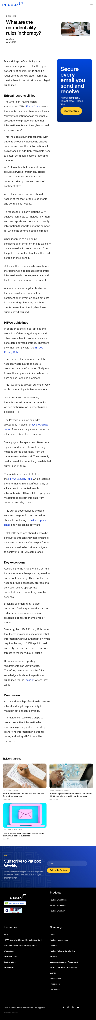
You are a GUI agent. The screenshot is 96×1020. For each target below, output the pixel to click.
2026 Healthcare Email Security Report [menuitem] (21, 945)
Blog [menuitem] (6, 934)
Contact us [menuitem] (55, 989)
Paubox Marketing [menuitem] (58, 905)
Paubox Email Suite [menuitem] (58, 900)
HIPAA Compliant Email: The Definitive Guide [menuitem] (23, 940)
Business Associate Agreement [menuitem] (64, 962)
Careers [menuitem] (53, 945)
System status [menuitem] (10, 962)
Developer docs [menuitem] (10, 956)
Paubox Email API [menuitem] (57, 911)
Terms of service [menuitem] (10, 1008)
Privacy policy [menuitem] (40, 1008)
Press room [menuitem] (55, 984)
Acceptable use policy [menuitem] (25, 1008)
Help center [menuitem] (9, 967)
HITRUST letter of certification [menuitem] (63, 967)
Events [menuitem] (53, 973)
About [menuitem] (52, 934)
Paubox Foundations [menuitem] (59, 940)
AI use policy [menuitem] (55, 978)
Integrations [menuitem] (9, 951)
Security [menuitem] (53, 956)
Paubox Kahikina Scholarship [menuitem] (62, 951)
